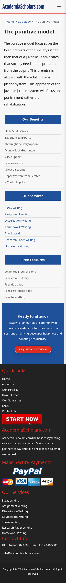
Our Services (10, 389)
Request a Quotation (33, 349)
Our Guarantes (11, 400)
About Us (8, 384)
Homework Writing (17, 246)
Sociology (24, 21)
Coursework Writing (18, 227)
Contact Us (9, 411)
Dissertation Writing (18, 220)
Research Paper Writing (20, 240)
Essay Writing (13, 208)
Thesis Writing (14, 233)
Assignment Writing (17, 214)
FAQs (5, 406)
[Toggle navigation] (59, 6)
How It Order (10, 395)
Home (11, 21)
